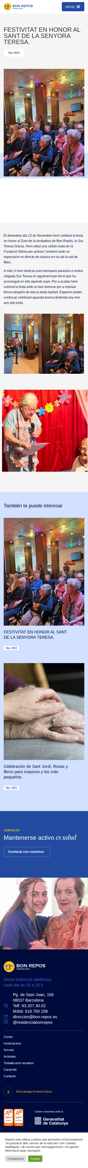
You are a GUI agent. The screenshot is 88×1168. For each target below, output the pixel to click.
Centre (8, 1036)
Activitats (10, 1056)
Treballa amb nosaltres (19, 1063)
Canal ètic (10, 1069)
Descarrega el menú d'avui (34, 1091)
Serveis (9, 1050)
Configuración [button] (16, 1158)
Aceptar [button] (35, 1158)
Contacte (10, 1076)
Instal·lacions (12, 1043)
